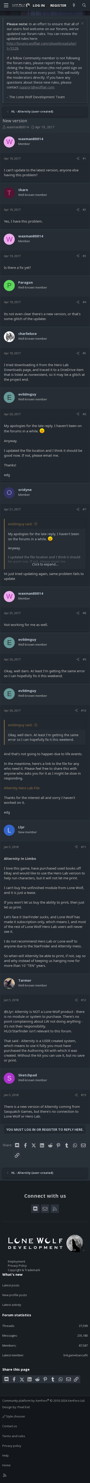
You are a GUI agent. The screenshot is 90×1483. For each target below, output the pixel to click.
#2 (84, 209)
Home (6, 1465)
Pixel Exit (24, 1407)
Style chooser (15, 1416)
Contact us (9, 1426)
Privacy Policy (17, 1265)
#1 (84, 158)
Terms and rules (13, 1436)
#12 (83, 1000)
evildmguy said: (20, 524)
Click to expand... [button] (45, 564)
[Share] (78, 158)
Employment (16, 1261)
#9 (84, 659)
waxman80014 (18, 127)
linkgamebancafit (75, 1355)
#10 (83, 710)
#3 (84, 256)
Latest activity (11, 1305)
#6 (84, 414)
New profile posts (14, 1295)
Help (5, 1455)
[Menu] (6, 5)
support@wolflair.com (36, 87)
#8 (84, 613)
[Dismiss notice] (82, 24)
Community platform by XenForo (43, 1400)
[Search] (84, 5)
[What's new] (74, 5)
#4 (84, 302)
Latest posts (10, 1285)
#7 (84, 509)
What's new (12, 1274)
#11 (83, 847)
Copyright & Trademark (24, 1270)
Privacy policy (11, 1446)
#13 (83, 1095)
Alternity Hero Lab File (21, 787)
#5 (84, 353)
